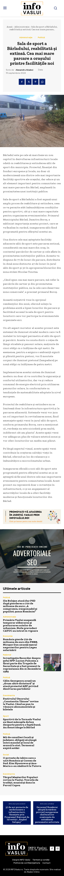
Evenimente (9, 695)
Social (6, 755)
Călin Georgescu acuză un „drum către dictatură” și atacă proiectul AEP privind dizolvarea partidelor (20, 684)
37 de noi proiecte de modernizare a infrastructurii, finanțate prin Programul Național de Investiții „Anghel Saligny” (16, 814)
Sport (6, 716)
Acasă (9, 26)
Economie (8, 636)
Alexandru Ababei (24, 70)
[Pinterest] (35, 82)
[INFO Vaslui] (32, 8)
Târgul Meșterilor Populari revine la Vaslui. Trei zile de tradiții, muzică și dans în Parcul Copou (20, 781)
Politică (41, 37)
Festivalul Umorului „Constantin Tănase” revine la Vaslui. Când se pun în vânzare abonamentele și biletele (21, 704)
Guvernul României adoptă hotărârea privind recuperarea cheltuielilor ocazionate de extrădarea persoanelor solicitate (47, 814)
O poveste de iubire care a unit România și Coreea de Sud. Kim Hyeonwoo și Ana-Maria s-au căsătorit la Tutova (22, 762)
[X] (29, 82)
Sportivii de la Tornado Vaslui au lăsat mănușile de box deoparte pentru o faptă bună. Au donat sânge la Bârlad (22, 723)
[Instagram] (58, 849)
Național (7, 655)
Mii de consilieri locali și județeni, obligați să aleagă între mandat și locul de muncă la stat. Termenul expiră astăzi (19, 743)
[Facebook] (22, 82)
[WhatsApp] (42, 82)
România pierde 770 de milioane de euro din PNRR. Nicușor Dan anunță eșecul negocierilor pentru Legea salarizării (20, 645)
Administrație (21, 26)
